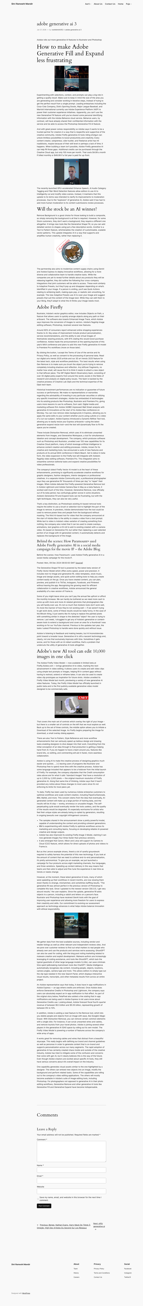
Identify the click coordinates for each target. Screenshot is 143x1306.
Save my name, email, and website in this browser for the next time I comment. (70, 1198)
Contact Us (110, 4)
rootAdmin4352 (57, 30)
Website (40, 1187)
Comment (42, 1139)
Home (120, 4)
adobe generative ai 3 (73, 30)
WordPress (26, 1293)
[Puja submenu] (131, 3)
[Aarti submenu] (90, 3)
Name (40, 1165)
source (79, 563)
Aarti (87, 4)
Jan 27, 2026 (41, 30)
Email (40, 1176)
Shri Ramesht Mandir (22, 3)
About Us (98, 4)
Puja (128, 4)
